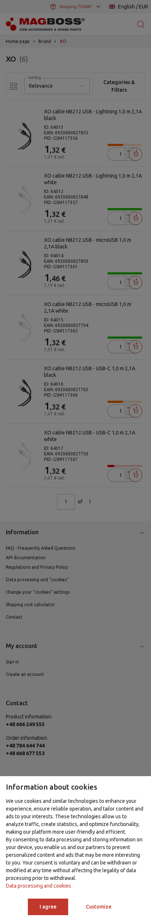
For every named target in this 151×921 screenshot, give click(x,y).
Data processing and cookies (38, 886)
